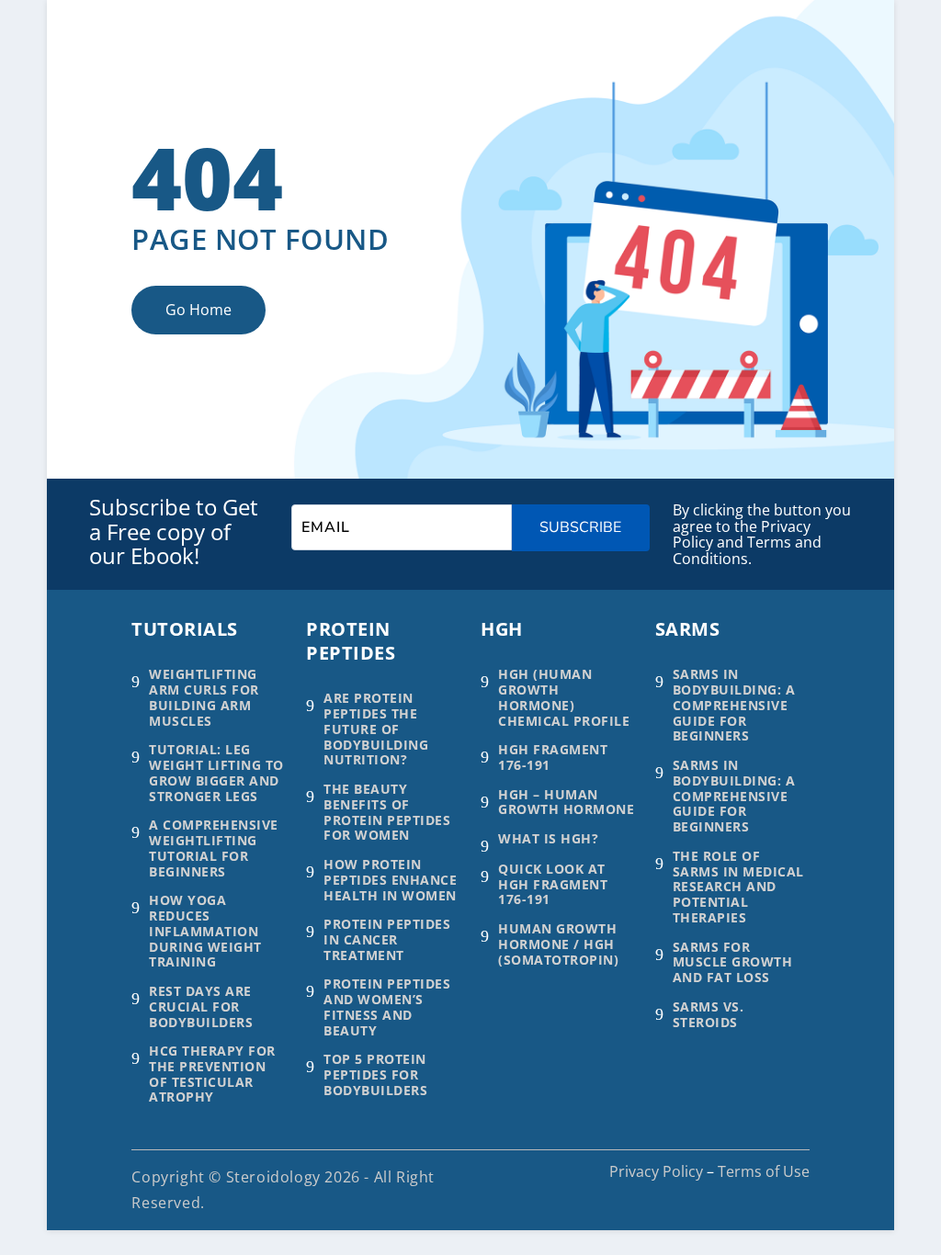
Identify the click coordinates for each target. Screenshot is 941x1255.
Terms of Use (764, 1171)
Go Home (198, 310)
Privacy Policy (656, 1171)
